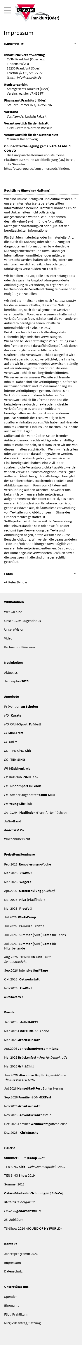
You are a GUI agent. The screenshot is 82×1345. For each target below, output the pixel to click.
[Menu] (41, 13)
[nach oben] (75, 44)
